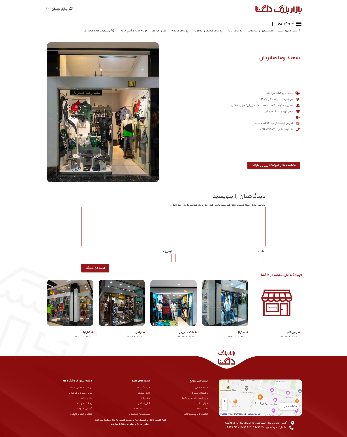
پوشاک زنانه (235, 31)
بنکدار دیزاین (186, 332)
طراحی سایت (142, 424)
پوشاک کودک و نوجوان (208, 31)
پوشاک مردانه (180, 31)
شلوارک (86, 332)
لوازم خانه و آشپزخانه (134, 31)
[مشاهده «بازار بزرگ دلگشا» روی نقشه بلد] (260, 398)
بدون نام (292, 332)
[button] (287, 23)
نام (260, 251)
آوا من (138, 332)
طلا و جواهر (159, 31)
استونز (241, 332)
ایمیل (167, 251)
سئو (131, 424)
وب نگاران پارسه (119, 424)
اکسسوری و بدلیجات (260, 31)
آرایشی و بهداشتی (289, 31)
